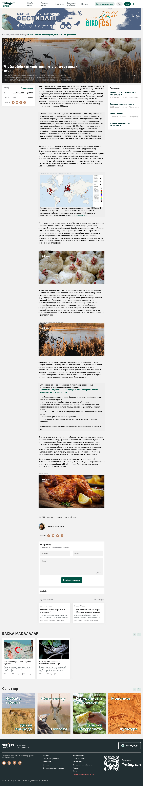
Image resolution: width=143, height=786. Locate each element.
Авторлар (46, 755)
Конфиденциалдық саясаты (53, 768)
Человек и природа (19, 35)
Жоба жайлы (47, 762)
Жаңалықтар (59, 4)
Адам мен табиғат (44, 4)
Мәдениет (85, 4)
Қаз (127, 4)
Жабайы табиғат (30, 4)
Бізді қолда (131, 745)
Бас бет (5, 35)
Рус (119, 4)
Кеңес (75, 771)
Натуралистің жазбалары (72, 4)
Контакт (46, 765)
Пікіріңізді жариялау (71, 580)
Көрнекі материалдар (51, 758)
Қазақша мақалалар (104, 4)
